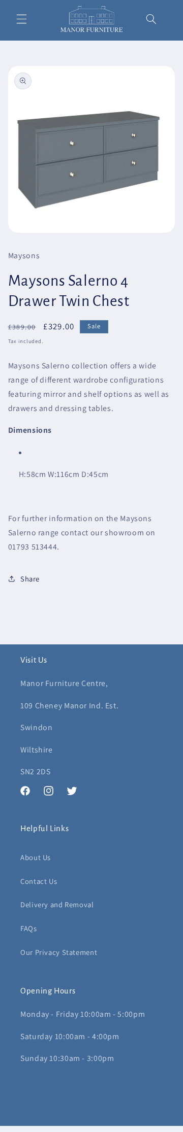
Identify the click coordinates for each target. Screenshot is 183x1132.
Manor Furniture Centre (75, 1126)
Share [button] (30, 579)
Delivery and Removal (57, 904)
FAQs (28, 928)
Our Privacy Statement (58, 952)
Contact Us (38, 881)
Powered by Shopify (136, 1126)
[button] (21, 19)
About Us (35, 857)
